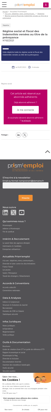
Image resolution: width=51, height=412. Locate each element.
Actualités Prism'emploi (16, 256)
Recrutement (7, 308)
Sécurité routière (9, 371)
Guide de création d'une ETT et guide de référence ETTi (23, 349)
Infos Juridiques (12, 321)
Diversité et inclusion (11, 358)
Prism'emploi (7, 225)
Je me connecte (25, 109)
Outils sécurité (8, 368)
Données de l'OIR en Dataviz (13, 311)
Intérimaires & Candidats (12, 246)
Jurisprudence (8, 329)
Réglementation (9, 332)
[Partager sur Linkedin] (18, 134)
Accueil (5, 12)
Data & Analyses (12, 298)
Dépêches (40, 14)
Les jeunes (7, 270)
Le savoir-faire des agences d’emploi (16, 243)
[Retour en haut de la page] (47, 152)
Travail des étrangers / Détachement (16, 276)
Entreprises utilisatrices (11, 249)
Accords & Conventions (16, 283)
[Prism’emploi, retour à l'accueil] (26, 167)
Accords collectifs (9, 287)
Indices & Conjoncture (11, 302)
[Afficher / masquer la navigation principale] (4, 4)
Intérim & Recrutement (16, 239)
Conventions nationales (11, 290)
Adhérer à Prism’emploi (11, 228)
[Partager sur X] (24, 134)
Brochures (6, 346)
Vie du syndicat (8, 232)
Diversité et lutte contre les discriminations (19, 264)
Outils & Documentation (16, 342)
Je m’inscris (26, 120)
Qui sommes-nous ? (14, 221)
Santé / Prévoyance (10, 273)
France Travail (8, 267)
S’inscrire (27, 198)
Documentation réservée (12, 362)
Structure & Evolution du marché (15, 305)
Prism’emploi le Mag (10, 355)
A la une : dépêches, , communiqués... (18, 260)
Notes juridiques (9, 325)
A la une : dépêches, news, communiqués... (20, 14)
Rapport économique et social (14, 352)
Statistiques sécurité (10, 314)
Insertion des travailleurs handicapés (16, 365)
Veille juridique (8, 335)
